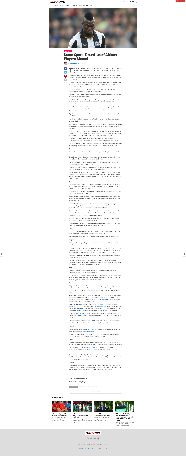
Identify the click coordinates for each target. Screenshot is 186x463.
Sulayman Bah (73, 63)
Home (56, 5)
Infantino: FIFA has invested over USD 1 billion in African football (103, 414)
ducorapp (93, 445)
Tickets (74, 5)
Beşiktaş (104, 299)
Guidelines (81, 5)
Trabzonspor (72, 306)
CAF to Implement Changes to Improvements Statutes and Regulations (81, 415)
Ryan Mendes (102, 306)
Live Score (106, 445)
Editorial (89, 5)
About (83, 445)
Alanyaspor (73, 288)
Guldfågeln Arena (92, 347)
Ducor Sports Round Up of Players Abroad (89, 387)
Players (62, 5)
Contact (88, 445)
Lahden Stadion (89, 331)
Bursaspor (94, 299)
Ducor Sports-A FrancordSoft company (90, 449)
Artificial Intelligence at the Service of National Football (59, 414)
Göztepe (102, 304)
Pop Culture (99, 445)
